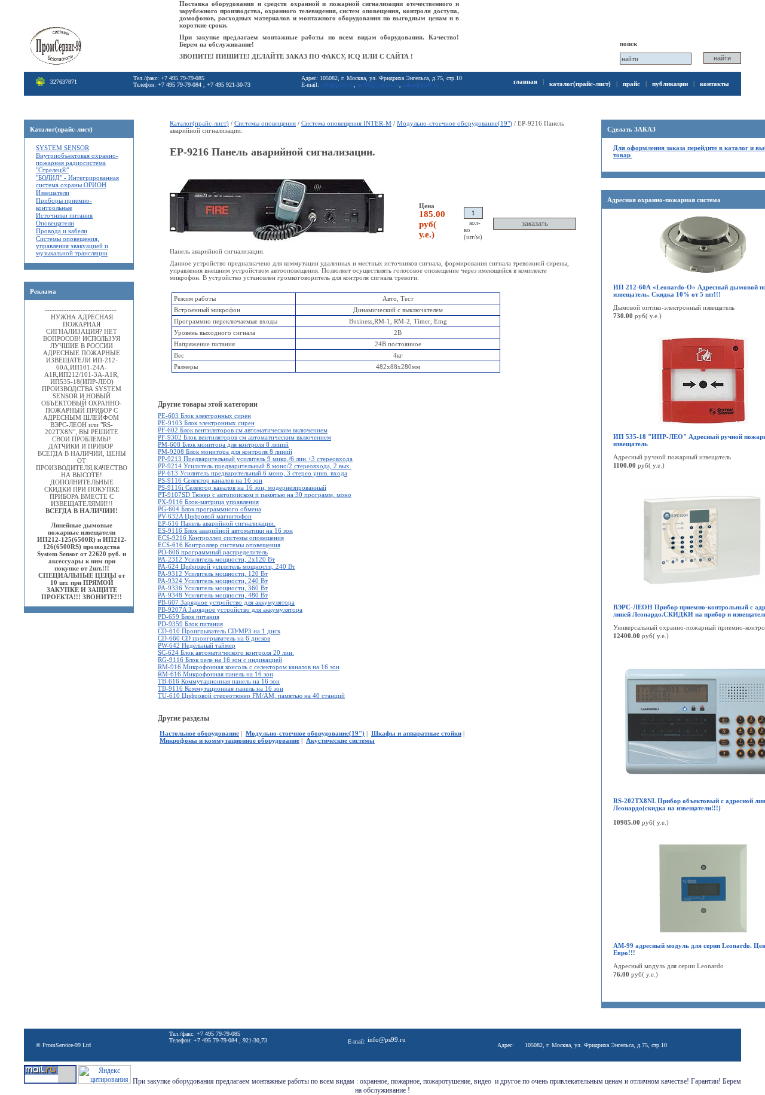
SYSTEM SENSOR (62, 147)
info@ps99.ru (337, 84)
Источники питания (64, 215)
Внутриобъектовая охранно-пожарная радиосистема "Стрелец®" (77, 162)
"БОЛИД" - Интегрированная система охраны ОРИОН (77, 181)
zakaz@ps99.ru (421, 84)
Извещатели (52, 192)
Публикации (670, 83)
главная (525, 81)
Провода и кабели (61, 230)
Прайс (631, 83)
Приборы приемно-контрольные (64, 204)
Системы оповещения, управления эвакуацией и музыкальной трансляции (72, 246)
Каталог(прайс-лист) (580, 83)
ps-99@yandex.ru (378, 84)
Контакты (714, 83)
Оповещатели (55, 223)
